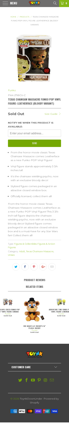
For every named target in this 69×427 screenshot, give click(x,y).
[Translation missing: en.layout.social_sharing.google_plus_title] (43, 267)
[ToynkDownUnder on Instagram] (45, 380)
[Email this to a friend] (52, 267)
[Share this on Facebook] (25, 267)
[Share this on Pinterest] (34, 267)
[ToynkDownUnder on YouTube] (33, 380)
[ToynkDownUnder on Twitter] (20, 380)
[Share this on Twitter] (16, 267)
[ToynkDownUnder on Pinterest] (39, 380)
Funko (12, 90)
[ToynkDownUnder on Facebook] (26, 380)
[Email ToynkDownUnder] (51, 380)
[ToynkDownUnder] (34, 3)
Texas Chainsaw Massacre (39, 251)
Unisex (11, 255)
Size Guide (51, 113)
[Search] (55, 3)
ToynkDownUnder (31, 398)
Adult (22, 251)
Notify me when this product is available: (30, 124)
